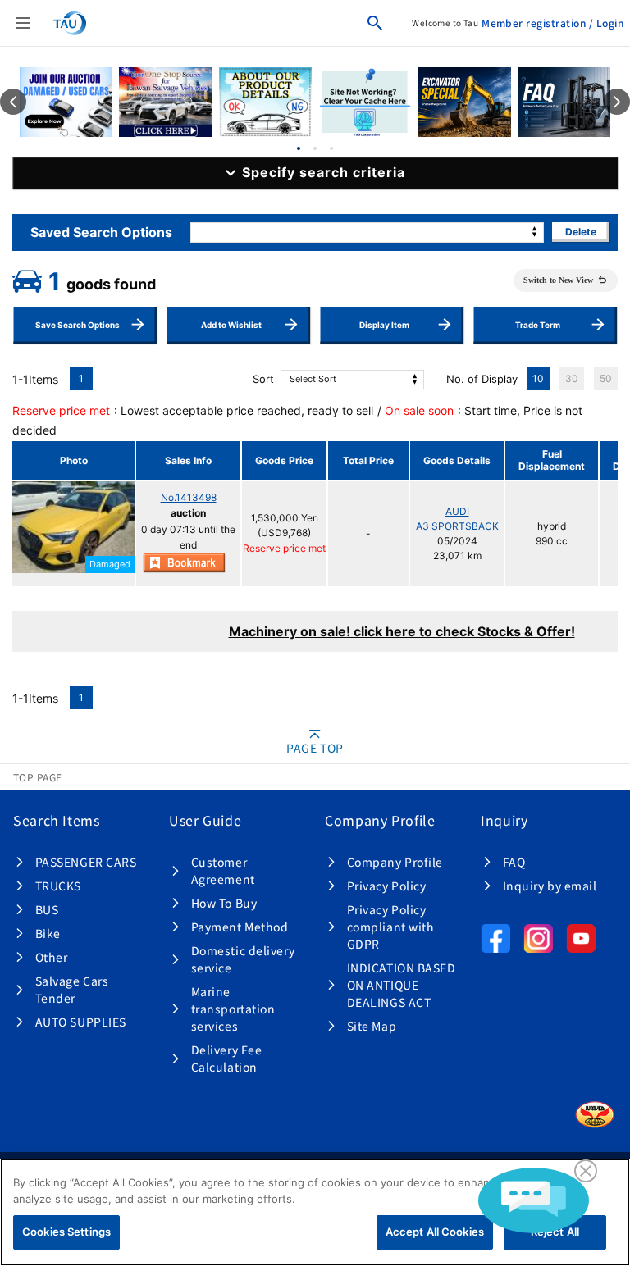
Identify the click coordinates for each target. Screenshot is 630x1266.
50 (606, 378)
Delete (580, 231)
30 (571, 378)
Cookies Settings (66, 1231)
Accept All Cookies (435, 1231)
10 (538, 378)
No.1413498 (189, 497)
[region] (315, 1212)
